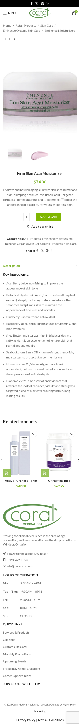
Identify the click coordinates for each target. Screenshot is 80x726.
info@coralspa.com (19, 566)
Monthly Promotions (17, 654)
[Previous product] (5, 39)
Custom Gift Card (15, 647)
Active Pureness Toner (21, 480)
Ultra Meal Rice (59, 480)
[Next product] (14, 39)
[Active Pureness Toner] (21, 452)
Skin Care (46, 25)
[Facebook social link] (31, 4)
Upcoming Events (14, 661)
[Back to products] (10, 39)
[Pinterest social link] (42, 4)
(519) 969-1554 (17, 560)
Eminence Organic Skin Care (21, 30)
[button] (7, 93)
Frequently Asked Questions (22, 668)
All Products (32, 238)
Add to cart (48, 216)
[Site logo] (40, 12)
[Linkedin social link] (48, 4)
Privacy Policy (25, 720)
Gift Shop (9, 639)
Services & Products (16, 632)
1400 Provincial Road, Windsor (27, 553)
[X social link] (37, 4)
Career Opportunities (17, 675)
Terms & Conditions (50, 720)
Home (7, 25)
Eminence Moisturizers (60, 30)
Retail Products (26, 25)
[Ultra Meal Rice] (59, 452)
